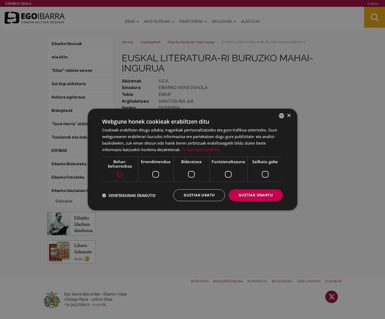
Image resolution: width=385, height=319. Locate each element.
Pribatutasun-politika (200, 149)
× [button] (289, 115)
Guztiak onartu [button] (256, 194)
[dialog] (192, 159)
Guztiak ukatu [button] (199, 194)
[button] (129, 195)
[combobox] (281, 115)
